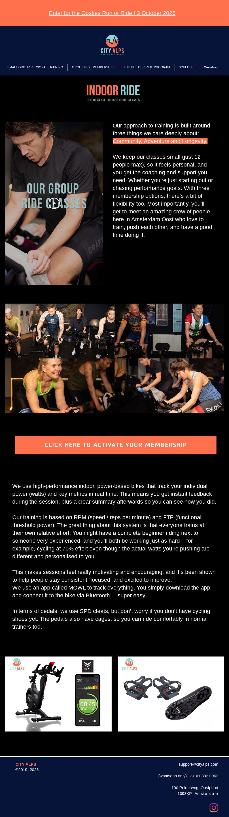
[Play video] (54, 203)
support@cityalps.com (198, 764)
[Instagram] (214, 807)
